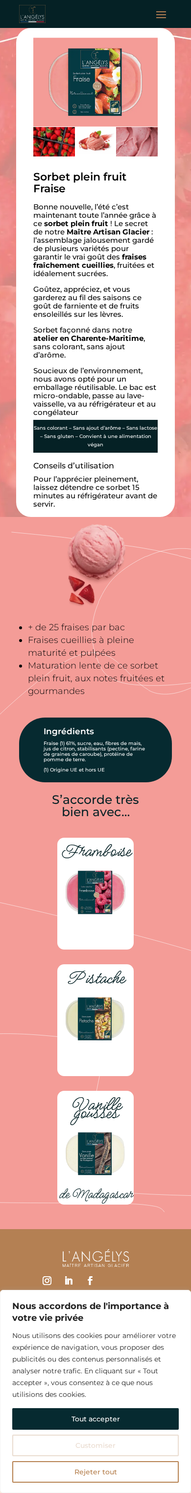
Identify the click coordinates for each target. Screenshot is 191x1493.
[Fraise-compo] (96, 155)
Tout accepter (96, 1419)
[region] (95, 1391)
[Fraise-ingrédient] (54, 155)
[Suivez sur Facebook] (90, 1280)
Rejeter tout (95, 1471)
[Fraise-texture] (137, 155)
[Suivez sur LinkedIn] (68, 1280)
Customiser (95, 1445)
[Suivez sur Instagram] (47, 1280)
